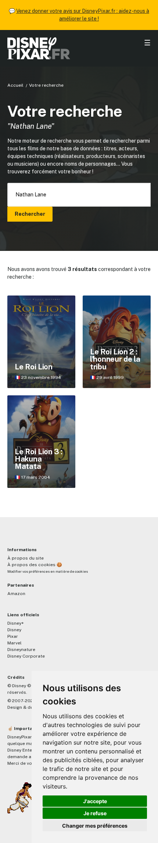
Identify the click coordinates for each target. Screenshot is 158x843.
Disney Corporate (26, 656)
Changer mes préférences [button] (95, 826)
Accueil (15, 85)
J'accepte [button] (95, 801)
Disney (14, 629)
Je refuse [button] (95, 813)
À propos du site (25, 558)
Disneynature (21, 649)
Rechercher (30, 214)
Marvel (14, 643)
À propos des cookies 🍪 (34, 564)
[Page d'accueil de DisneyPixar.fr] (79, 48)
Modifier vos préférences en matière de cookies (47, 571)
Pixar (12, 636)
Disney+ (15, 623)
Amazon (16, 593)
